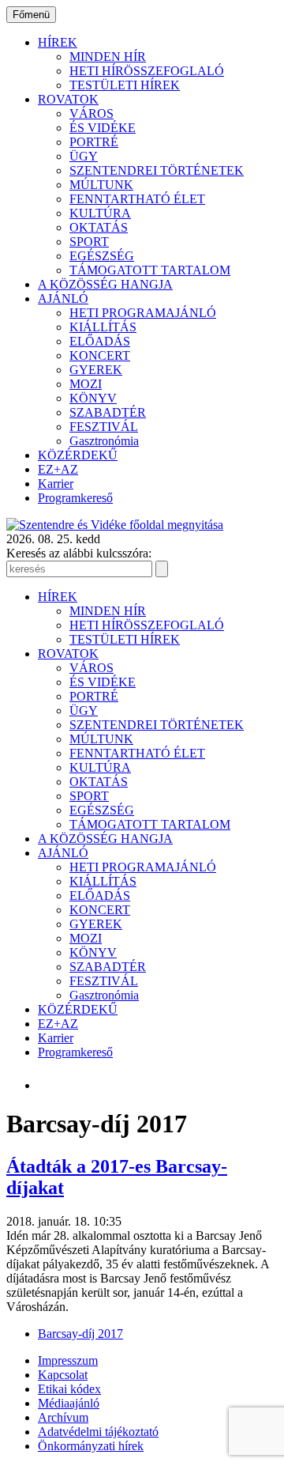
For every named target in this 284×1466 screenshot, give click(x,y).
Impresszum (68, 1360)
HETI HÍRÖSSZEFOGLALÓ (146, 70)
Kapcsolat (63, 1374)
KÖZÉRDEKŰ (78, 455)
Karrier (55, 483)
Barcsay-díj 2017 (80, 1333)
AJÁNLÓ (63, 298)
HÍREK (57, 42)
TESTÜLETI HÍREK (124, 85)
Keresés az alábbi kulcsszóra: (78, 553)
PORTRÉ (93, 142)
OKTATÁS (98, 227)
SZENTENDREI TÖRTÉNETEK (156, 170)
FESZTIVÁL (103, 426)
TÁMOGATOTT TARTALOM (149, 270)
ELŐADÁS (99, 341)
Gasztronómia (104, 441)
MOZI (85, 384)
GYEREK (95, 369)
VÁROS (91, 113)
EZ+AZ (58, 469)
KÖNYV (93, 398)
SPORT (89, 241)
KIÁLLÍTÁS (102, 327)
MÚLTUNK (101, 184)
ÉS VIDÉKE (102, 127)
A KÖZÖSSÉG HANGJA (105, 284)
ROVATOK (68, 99)
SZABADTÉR (107, 412)
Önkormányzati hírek (91, 1446)
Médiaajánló (68, 1403)
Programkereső (75, 497)
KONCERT (99, 355)
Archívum (63, 1417)
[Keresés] (161, 569)
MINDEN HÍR (107, 56)
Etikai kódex (69, 1389)
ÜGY (83, 156)
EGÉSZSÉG (101, 256)
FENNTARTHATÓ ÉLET (137, 199)
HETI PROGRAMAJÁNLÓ (142, 312)
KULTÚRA (100, 213)
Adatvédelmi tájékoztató (98, 1431)
